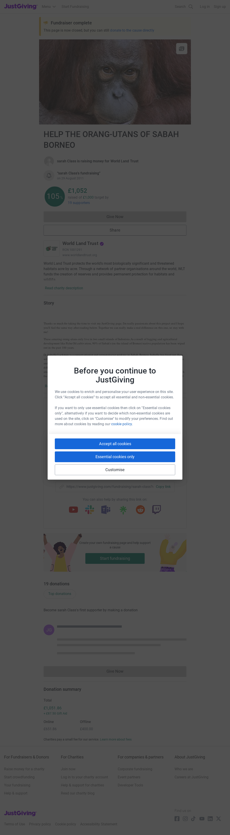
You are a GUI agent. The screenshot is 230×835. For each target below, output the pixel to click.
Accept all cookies (115, 443)
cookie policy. (122, 424)
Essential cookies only (115, 456)
